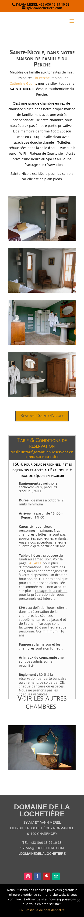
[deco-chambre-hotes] (42, 395)
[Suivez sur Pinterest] (46, 876)
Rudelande (45, 753)
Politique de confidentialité (45, 910)
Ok (21, 910)
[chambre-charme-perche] (42, 291)
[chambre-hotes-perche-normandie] (42, 239)
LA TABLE (35, 563)
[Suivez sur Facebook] (37, 876)
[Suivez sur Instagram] (28, 876)
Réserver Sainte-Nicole (42, 415)
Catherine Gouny (23, 83)
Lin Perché (41, 78)
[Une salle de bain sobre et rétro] (42, 343)
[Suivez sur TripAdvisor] (56, 876)
